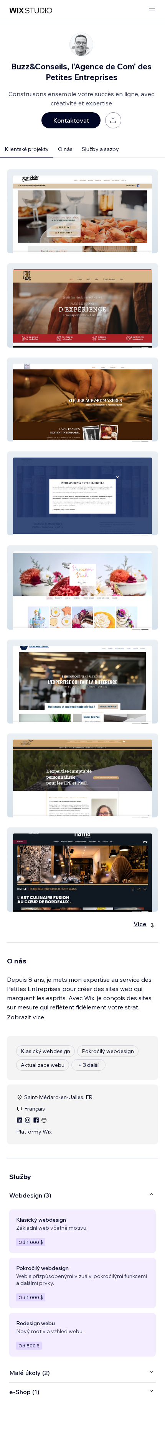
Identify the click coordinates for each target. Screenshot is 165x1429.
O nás (65, 149)
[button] (82, 211)
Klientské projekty (27, 149)
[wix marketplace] (30, 10)
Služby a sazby (100, 149)
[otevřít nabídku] (152, 10)
